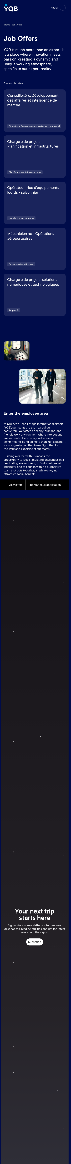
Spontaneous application (45, 485)
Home (7, 24)
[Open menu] (63, 8)
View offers (15, 485)
